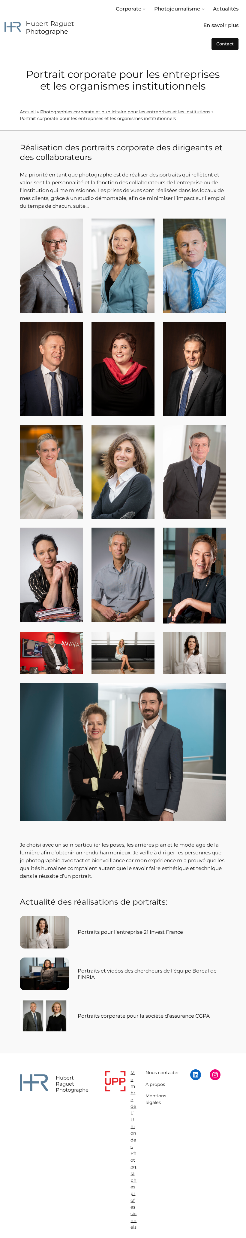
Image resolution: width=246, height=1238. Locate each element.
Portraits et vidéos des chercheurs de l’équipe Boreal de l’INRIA (147, 974)
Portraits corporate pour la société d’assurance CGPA (144, 1016)
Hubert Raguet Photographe (50, 27)
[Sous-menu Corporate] (144, 8)
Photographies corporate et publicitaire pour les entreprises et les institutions (125, 112)
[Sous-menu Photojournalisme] (203, 8)
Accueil (28, 112)
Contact (225, 44)
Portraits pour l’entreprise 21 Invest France (130, 932)
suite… (81, 206)
